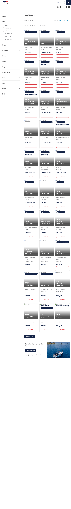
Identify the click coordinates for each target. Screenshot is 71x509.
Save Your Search (31, 350)
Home (2, 7)
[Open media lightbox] (58, 350)
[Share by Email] (69, 7)
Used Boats (8, 7)
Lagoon (8, 36)
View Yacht (30, 55)
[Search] (59, 2)
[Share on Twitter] (61, 7)
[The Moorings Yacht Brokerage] (5, 2)
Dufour (7, 31)
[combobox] (64, 20)
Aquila (7, 25)
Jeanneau (8, 33)
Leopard (8, 39)
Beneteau (8, 28)
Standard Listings (30, 25)
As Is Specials (42, 25)
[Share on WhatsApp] (66, 7)
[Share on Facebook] (58, 7)
